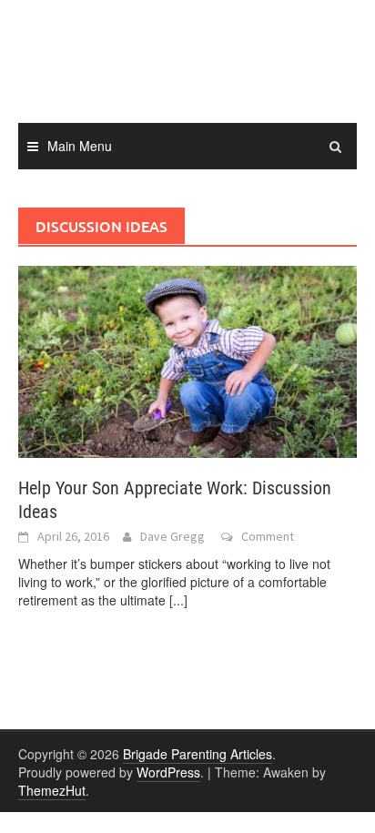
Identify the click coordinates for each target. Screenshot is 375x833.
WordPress (168, 772)
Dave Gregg (172, 536)
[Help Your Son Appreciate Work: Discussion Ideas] (187, 359)
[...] (178, 600)
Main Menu (79, 146)
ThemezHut (52, 790)
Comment (267, 536)
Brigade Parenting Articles (197, 754)
